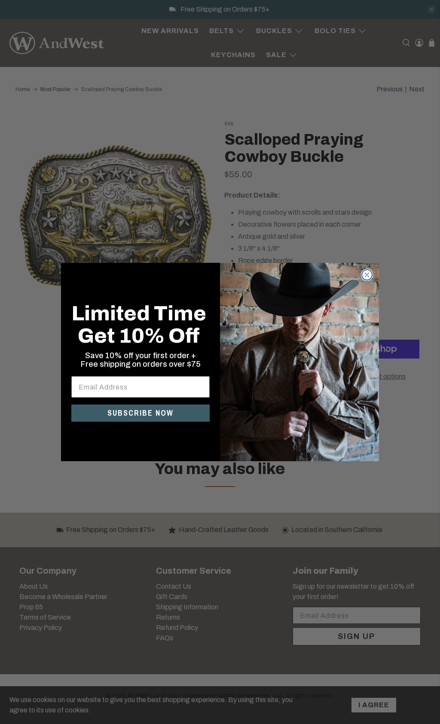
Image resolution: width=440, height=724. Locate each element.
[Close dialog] (367, 275)
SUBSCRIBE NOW (140, 413)
